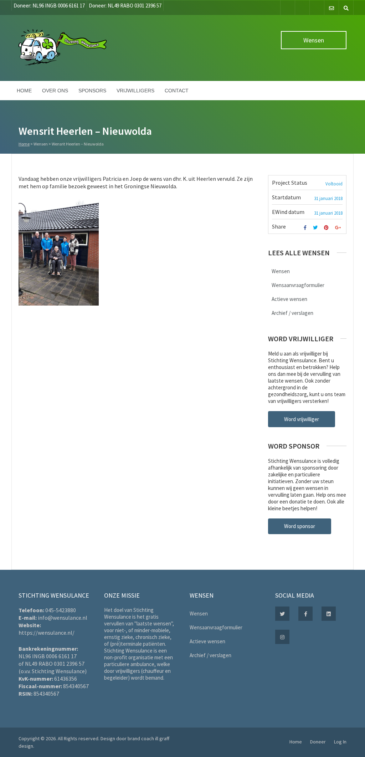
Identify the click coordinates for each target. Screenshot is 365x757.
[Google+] (339, 228)
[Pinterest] (327, 228)
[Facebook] (288, 7)
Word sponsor (299, 526)
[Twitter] (302, 7)
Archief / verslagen (292, 313)
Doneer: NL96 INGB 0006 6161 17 (49, 5)
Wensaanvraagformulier (298, 285)
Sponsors (92, 90)
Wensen (313, 40)
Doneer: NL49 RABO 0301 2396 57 (125, 5)
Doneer (318, 741)
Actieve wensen (289, 299)
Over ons (55, 90)
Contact (177, 90)
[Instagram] (317, 7)
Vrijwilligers (135, 90)
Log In (340, 741)
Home (24, 90)
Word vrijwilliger (301, 419)
